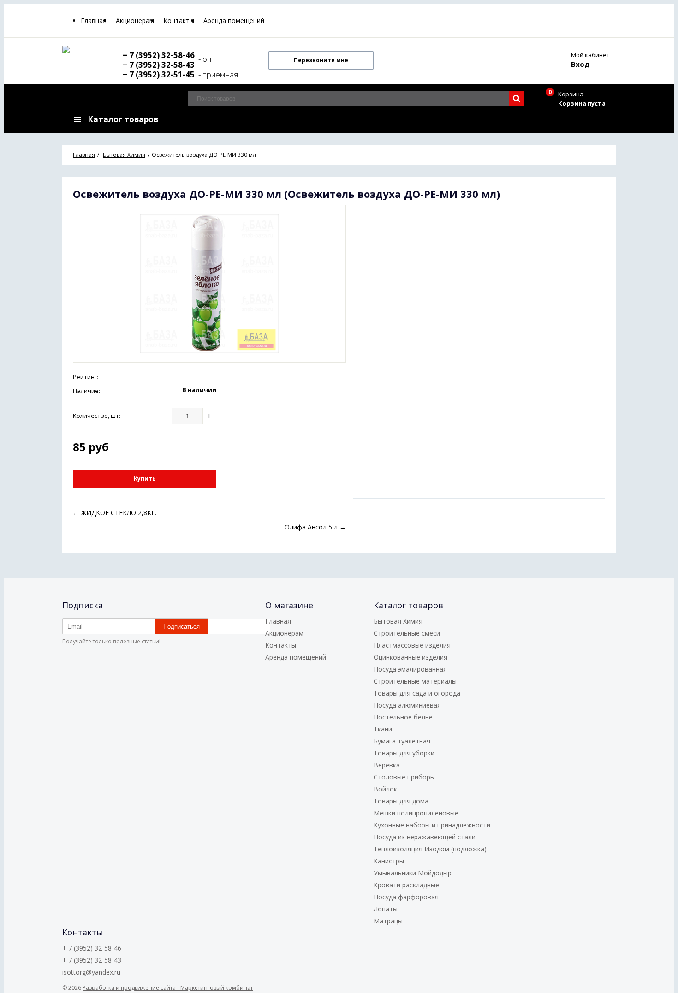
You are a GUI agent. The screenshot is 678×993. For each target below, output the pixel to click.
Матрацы (388, 920)
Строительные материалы (415, 681)
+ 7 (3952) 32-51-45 (159, 74)
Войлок (385, 789)
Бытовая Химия (398, 621)
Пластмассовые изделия (412, 645)
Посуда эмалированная (410, 669)
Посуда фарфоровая (406, 896)
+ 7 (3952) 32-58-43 (159, 64)
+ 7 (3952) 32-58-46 (159, 55)
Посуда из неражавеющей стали (425, 836)
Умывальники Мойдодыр (413, 872)
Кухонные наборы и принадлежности (432, 825)
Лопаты (386, 908)
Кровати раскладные (406, 884)
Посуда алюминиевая (407, 705)
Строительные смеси (407, 633)
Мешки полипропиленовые (416, 813)
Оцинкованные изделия (410, 657)
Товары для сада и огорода (417, 693)
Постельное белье (403, 717)
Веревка (387, 765)
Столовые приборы (404, 777)
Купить (145, 478)
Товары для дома (401, 801)
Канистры (389, 860)
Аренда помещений (233, 20)
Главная (94, 20)
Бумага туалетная (402, 741)
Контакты (178, 20)
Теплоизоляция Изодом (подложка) (430, 848)
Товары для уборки (404, 753)
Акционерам (135, 20)
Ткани (383, 729)
